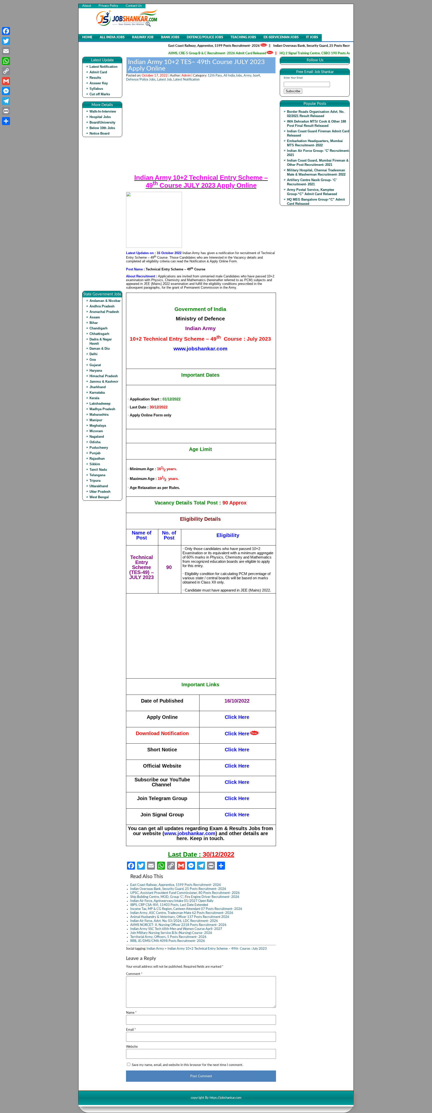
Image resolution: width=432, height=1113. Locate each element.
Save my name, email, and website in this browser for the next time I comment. (187, 1065)
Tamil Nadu (98, 469)
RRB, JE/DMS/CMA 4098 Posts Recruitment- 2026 (167, 941)
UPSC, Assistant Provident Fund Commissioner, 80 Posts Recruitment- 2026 (185, 893)
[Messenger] (6, 91)
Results (95, 78)
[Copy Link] (6, 71)
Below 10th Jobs (102, 128)
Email (131, 1029)
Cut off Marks (100, 94)
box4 (256, 75)
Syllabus (96, 89)
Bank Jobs (170, 37)
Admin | (187, 75)
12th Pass (215, 75)
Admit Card (98, 72)
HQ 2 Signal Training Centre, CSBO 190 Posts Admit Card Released (309, 53)
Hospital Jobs (100, 117)
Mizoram (96, 431)
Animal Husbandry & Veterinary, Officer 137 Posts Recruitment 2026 (179, 917)
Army (248, 75)
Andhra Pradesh (102, 306)
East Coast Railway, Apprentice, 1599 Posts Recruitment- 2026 (195, 46)
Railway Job (143, 37)
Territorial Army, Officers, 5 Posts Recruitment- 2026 (168, 937)
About (86, 6)
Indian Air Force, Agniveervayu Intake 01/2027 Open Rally (172, 901)
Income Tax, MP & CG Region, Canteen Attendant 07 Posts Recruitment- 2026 (186, 909)
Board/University (102, 122)
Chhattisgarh (99, 334)
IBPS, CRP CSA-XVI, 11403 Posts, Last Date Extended (169, 905)
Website (132, 1046)
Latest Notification (104, 67)
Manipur (96, 420)
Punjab (95, 453)
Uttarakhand (99, 486)
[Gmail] (6, 81)
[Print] (6, 111)
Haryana (96, 370)
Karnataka (97, 392)
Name (131, 1012)
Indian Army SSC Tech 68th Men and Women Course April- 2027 (176, 929)
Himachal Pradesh (104, 376)
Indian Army (155, 948)
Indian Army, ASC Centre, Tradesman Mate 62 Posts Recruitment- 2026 (181, 913)
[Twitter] (6, 41)
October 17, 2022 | (156, 75)
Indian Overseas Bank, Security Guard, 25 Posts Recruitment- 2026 (303, 46)
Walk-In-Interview (103, 111)
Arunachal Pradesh (104, 312)
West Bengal (99, 497)
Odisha (95, 442)
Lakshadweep (100, 403)
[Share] (6, 121)
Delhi (94, 354)
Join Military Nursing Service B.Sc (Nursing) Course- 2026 (171, 933)
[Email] (6, 51)
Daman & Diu (100, 348)
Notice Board (100, 133)
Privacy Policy (108, 6)
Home (87, 37)
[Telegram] (6, 101)
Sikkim (95, 464)
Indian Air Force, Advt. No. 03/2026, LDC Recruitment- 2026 (174, 921)
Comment (134, 974)
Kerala (94, 398)
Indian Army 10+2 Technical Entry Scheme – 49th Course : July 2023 (217, 948)
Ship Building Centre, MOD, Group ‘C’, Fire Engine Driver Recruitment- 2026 (184, 897)
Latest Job (164, 79)
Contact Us (134, 6)
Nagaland (97, 436)
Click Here (237, 749)
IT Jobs (312, 37)
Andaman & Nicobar (105, 301)
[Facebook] (6, 31)
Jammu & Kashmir (104, 381)
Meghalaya (98, 425)
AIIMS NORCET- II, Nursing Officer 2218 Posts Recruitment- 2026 (178, 925)
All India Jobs (112, 37)
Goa (93, 359)
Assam (95, 317)
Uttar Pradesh (100, 491)
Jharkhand (98, 387)
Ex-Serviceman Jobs (281, 37)
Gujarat (95, 365)
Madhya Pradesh (102, 409)
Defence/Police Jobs (205, 37)
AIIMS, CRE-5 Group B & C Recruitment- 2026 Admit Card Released (198, 53)
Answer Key (99, 83)
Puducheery (99, 447)
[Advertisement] (103, 216)
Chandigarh (99, 328)
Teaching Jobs (243, 37)
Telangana (97, 475)
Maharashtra (99, 414)
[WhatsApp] (6, 61)
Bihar (94, 323)
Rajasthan (97, 458)
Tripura (95, 480)
